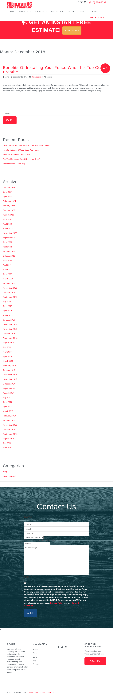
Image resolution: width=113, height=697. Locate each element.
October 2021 (9, 256)
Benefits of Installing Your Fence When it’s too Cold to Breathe (56, 69)
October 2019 (9, 292)
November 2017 (10, 379)
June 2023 (7, 219)
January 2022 (9, 251)
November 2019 (10, 288)
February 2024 (9, 201)
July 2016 (7, 443)
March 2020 (8, 279)
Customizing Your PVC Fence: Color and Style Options (26, 145)
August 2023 (8, 215)
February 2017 (9, 416)
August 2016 (8, 438)
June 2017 (7, 402)
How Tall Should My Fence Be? (16, 154)
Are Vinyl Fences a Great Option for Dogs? (21, 159)
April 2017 (7, 407)
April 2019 (7, 311)
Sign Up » (95, 661)
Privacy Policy (56, 603)
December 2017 (10, 375)
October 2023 (9, 210)
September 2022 (10, 238)
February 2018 (9, 365)
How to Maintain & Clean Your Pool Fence (21, 150)
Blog (82, 11)
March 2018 (8, 361)
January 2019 (9, 320)
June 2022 (7, 242)
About (35, 653)
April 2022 (7, 247)
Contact (94, 11)
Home (12, 11)
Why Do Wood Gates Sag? (14, 163)
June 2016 (7, 448)
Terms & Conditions (46, 692)
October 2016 (9, 429)
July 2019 (7, 301)
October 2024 (9, 187)
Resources (57, 11)
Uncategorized (37, 77)
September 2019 (10, 297)
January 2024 (9, 206)
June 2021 (7, 260)
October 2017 (9, 384)
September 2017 (10, 388)
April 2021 (7, 265)
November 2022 (10, 233)
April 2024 (7, 196)
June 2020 (7, 274)
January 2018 (9, 370)
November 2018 (10, 329)
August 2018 (8, 343)
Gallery (71, 11)
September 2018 (10, 338)
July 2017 (7, 397)
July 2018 (7, 347)
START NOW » (72, 30)
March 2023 (8, 228)
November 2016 (10, 425)
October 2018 (9, 333)
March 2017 (8, 411)
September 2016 (10, 434)
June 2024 (7, 192)
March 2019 (8, 315)
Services (40, 11)
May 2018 (7, 352)
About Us (24, 11)
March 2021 (8, 270)
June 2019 (7, 306)
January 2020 (9, 283)
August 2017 (8, 393)
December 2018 (10, 324)
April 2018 (7, 356)
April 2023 (7, 224)
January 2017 (9, 420)
